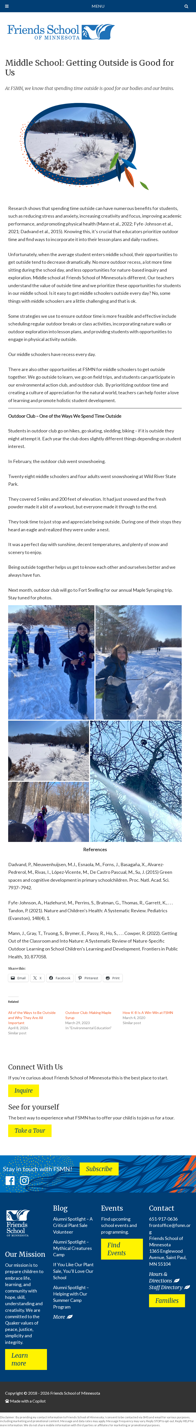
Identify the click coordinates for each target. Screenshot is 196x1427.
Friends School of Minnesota (75, 1393)
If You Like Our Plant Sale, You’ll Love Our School (73, 1271)
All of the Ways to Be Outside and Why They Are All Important (32, 1017)
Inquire (24, 1090)
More (59, 1317)
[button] (51, 662)
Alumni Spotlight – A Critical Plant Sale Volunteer (73, 1225)
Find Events (116, 1249)
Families (167, 1301)
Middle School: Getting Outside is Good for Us (89, 68)
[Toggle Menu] (7, 6)
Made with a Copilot (27, 1400)
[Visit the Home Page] (60, 30)
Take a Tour (30, 1130)
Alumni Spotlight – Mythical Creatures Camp (72, 1248)
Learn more (19, 1359)
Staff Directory (165, 1287)
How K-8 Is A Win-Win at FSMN (148, 1012)
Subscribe (99, 1169)
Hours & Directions (160, 1277)
